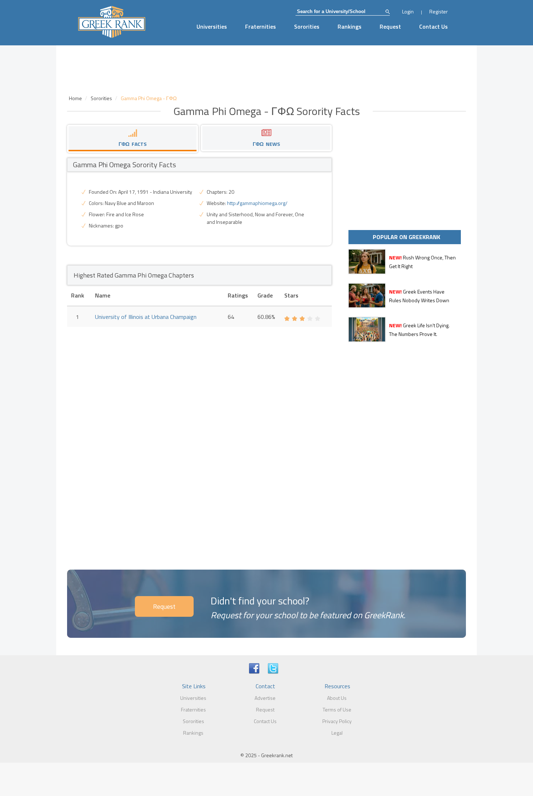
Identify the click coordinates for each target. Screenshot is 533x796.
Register (438, 11)
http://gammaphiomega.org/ (257, 203)
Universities (212, 26)
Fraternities (260, 26)
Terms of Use (337, 709)
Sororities (306, 26)
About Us (337, 698)
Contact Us (433, 26)
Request (390, 26)
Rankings (349, 26)
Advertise (265, 698)
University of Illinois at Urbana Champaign (146, 316)
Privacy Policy (337, 721)
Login (408, 11)
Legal (337, 732)
